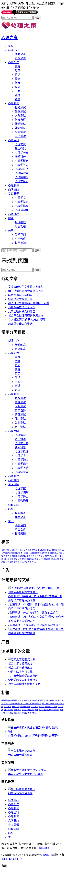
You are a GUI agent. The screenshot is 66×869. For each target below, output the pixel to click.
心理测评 (13, 185)
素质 (55, 556)
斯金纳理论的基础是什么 (23, 295)
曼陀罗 (14, 550)
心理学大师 (26, 562)
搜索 (37, 270)
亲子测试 (20, 136)
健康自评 (20, 119)
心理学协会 (21, 206)
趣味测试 (20, 111)
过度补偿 (46, 553)
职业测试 (20, 132)
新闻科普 (20, 156)
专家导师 (13, 193)
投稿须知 (20, 242)
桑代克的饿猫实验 (53, 550)
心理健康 (27, 550)
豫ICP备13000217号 (13, 859)
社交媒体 (49, 556)
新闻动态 (20, 54)
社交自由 (7, 556)
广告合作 (20, 238)
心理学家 (20, 197)
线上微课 (20, 148)
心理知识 (13, 62)
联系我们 (20, 234)
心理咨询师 (21, 210)
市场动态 (20, 58)
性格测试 (20, 107)
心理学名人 (21, 164)
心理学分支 (21, 152)
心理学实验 (21, 177)
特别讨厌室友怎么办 (20, 299)
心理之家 (9, 37)
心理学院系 (21, 201)
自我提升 (47, 559)
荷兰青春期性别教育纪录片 (24, 684)
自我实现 (15, 556)
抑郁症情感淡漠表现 (20, 793)
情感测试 (20, 123)
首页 (11, 45)
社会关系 (34, 556)
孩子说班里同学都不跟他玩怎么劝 (28, 303)
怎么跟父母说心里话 (20, 323)
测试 (17, 95)
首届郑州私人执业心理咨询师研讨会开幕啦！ (35, 735)
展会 (11, 218)
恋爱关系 (17, 559)
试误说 (43, 550)
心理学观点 (21, 173)
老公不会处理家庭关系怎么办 (25, 315)
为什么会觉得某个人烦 (21, 307)
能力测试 (20, 128)
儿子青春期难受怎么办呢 (23, 675)
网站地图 (44, 848)
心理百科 (13, 140)
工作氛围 (9, 562)
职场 (17, 86)
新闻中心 (13, 50)
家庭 (17, 66)
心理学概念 (21, 160)
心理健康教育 (35, 553)
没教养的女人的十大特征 (23, 680)
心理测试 (13, 103)
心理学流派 (21, 169)
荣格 (34, 562)
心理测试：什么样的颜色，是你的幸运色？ (35, 612)
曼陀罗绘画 (6, 550)
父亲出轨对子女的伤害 (21, 311)
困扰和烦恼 (8, 559)
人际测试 (20, 115)
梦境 (24, 559)
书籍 (17, 91)
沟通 (36, 559)
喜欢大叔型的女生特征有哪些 (25, 286)
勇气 (28, 556)
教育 (17, 70)
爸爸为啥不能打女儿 (20, 671)
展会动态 (20, 226)
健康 (17, 82)
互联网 (42, 556)
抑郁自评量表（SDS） (20, 553)
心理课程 (13, 214)
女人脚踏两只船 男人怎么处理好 (27, 319)
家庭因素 (30, 559)
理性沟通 (54, 553)
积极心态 (55, 559)
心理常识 (20, 144)
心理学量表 (21, 181)
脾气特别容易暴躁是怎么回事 (25, 290)
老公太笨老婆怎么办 (20, 663)
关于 (11, 230)
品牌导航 (13, 189)
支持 (41, 559)
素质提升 (17, 562)
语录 (17, 99)
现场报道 (20, 222)
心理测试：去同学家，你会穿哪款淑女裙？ (35, 625)
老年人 (20, 550)
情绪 (17, 74)
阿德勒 (23, 556)
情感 (17, 78)
